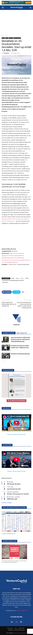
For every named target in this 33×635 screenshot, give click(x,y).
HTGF (22, 278)
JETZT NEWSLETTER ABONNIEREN (16, 400)
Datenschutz (21, 628)
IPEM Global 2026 (12, 499)
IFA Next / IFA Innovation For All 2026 (18, 494)
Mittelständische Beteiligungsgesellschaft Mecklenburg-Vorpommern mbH (13, 258)
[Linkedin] (12, 622)
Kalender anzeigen (7, 502)
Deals (7, 35)
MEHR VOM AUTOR (21, 333)
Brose (17, 278)
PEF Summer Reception (14, 484)
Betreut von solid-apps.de (20, 633)
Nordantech (5, 282)
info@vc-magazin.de (21, 610)
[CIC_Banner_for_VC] (16, 2)
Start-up (11, 38)
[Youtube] (21, 622)
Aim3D (12, 278)
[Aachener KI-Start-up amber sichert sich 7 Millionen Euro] (6, 348)
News (7, 38)
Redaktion (6, 53)
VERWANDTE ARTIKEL (8, 333)
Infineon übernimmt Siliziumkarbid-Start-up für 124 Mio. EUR (9, 304)
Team (15, 628)
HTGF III (27, 278)
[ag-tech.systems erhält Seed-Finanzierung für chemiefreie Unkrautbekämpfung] (6, 339)
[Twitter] (16, 622)
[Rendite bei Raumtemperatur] (6, 356)
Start (3, 35)
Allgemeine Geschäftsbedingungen (16, 630)
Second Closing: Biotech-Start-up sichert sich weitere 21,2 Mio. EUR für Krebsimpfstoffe (24, 305)
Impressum (10, 628)
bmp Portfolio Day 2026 (14, 489)
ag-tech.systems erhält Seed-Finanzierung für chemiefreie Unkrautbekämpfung (20, 339)
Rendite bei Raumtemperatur (20, 354)
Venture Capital (17, 38)
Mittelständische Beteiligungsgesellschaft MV (13, 280)
